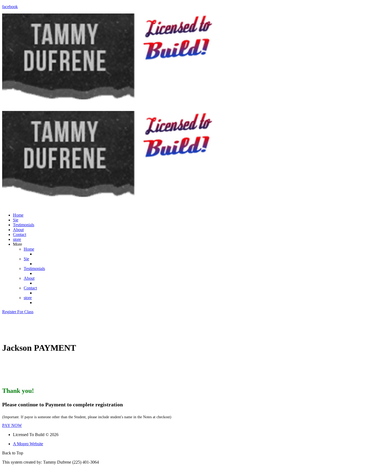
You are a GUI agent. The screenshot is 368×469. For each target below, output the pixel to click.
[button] (17, 311)
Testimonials (23, 224)
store (17, 239)
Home (18, 215)
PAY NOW (12, 425)
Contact (19, 234)
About (18, 229)
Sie (15, 220)
